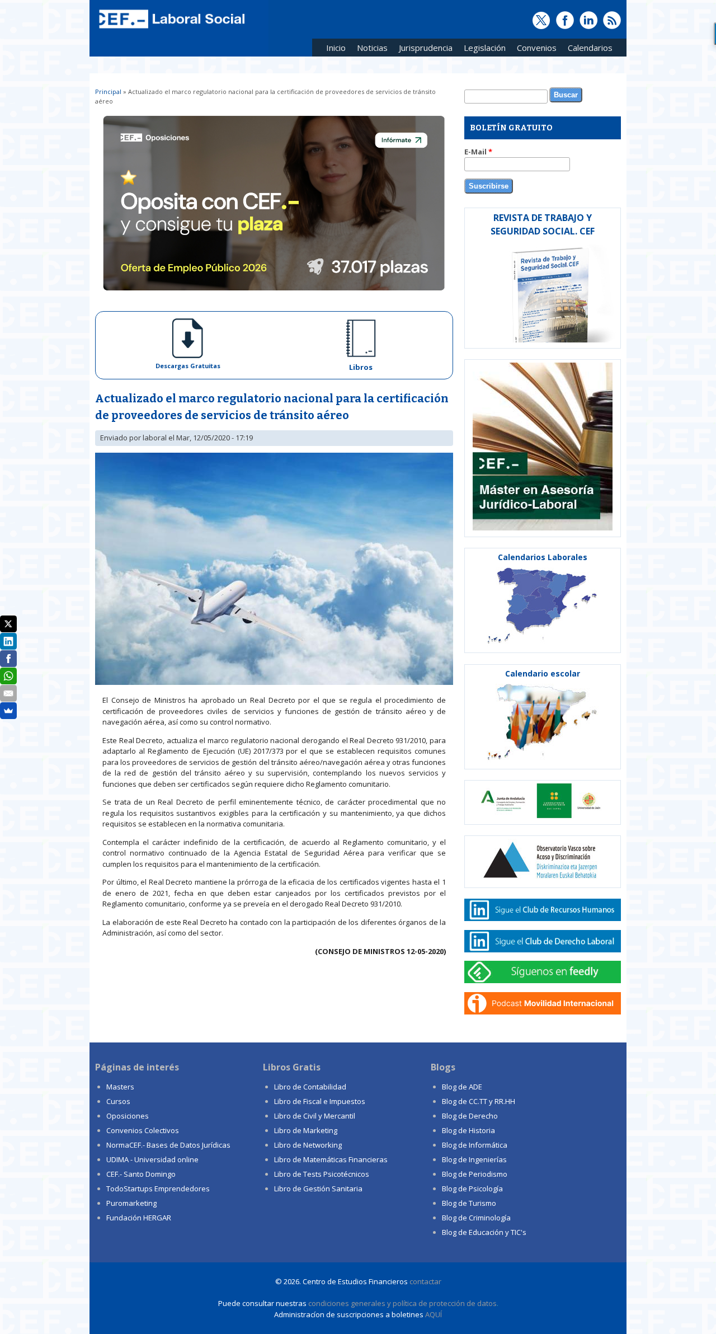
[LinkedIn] (8, 641)
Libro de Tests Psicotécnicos (321, 1174)
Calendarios (587, 49)
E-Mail (478, 152)
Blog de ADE (462, 1087)
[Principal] (170, 29)
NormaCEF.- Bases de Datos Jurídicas (168, 1145)
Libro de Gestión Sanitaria (318, 1188)
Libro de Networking (308, 1145)
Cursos (118, 1101)
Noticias (372, 47)
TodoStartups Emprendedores (158, 1188)
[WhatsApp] (8, 676)
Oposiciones (127, 1116)
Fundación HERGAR (138, 1218)
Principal (108, 91)
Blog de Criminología (476, 1218)
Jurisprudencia (423, 49)
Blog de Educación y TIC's (484, 1232)
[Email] (8, 693)
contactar (425, 1281)
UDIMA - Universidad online (152, 1159)
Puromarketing (131, 1203)
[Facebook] (8, 658)
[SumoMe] (8, 710)
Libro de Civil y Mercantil (314, 1116)
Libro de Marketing (305, 1130)
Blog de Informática (474, 1145)
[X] (8, 624)
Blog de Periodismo (474, 1174)
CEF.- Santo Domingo (141, 1174)
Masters (120, 1087)
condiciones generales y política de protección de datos (402, 1303)
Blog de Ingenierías (474, 1159)
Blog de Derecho (470, 1116)
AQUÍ (433, 1314)
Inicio (336, 47)
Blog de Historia (468, 1130)
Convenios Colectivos (142, 1130)
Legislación (482, 49)
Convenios (534, 49)
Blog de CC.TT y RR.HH (478, 1101)
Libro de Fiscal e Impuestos (319, 1101)
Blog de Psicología (472, 1188)
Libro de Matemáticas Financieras (331, 1159)
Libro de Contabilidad (310, 1087)
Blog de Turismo (469, 1203)
